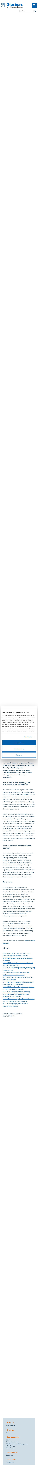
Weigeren (19, 755)
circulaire (26, 794)
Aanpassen (18, 749)
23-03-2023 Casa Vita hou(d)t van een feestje (16, 992)
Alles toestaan (19, 743)
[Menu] (34, 5)
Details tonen (28, 737)
